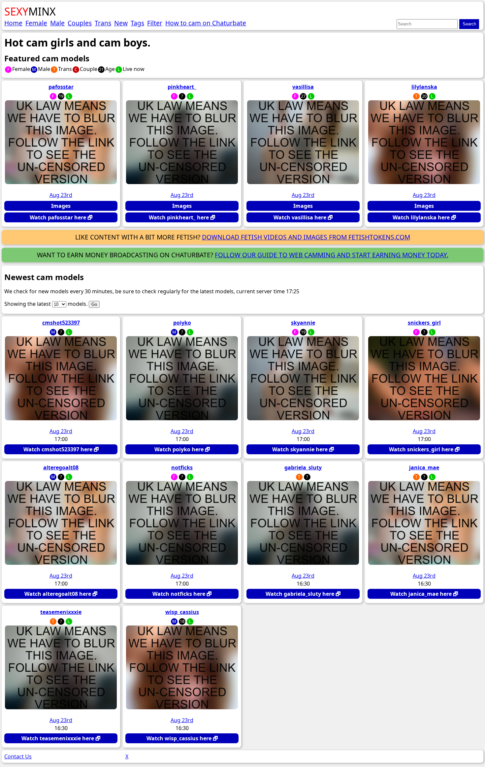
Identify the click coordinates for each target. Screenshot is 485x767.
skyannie (303, 322)
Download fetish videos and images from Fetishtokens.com (306, 237)
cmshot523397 (61, 322)
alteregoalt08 (61, 467)
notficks (182, 467)
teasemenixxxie (60, 612)
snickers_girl (424, 322)
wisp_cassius (182, 612)
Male (57, 22)
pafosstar (61, 86)
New (121, 22)
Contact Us (18, 756)
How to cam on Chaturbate (205, 22)
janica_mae (424, 467)
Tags (137, 22)
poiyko (182, 322)
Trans (103, 22)
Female (36, 22)
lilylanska (424, 86)
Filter (154, 22)
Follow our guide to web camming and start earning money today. (331, 254)
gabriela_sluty (303, 467)
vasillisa (303, 86)
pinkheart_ (182, 86)
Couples (80, 22)
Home (13, 22)
